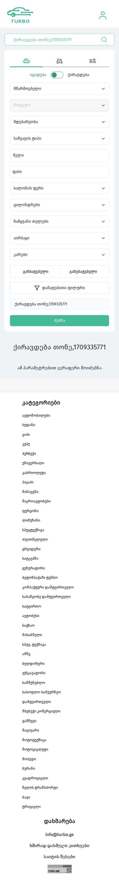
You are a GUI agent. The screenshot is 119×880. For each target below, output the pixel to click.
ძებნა (59, 320)
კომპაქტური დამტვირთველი (48, 587)
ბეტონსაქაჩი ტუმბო (40, 577)
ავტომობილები (36, 415)
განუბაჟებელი (83, 271)
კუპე (26, 444)
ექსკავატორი (33, 673)
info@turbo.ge (59, 834)
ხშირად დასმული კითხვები (59, 845)
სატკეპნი (30, 558)
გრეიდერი (31, 549)
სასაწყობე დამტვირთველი (46, 597)
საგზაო (28, 625)
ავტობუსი (30, 616)
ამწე (26, 654)
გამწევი (29, 721)
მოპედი (29, 759)
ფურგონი (30, 511)
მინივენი (30, 492)
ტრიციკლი (31, 806)
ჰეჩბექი (29, 453)
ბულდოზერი (33, 663)
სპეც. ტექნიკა (34, 644)
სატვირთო (31, 606)
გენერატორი (33, 568)
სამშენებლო (33, 683)
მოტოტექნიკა (34, 740)
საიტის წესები (59, 856)
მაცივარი (30, 730)
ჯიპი (26, 434)
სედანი (28, 425)
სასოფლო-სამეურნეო (41, 692)
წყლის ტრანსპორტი (40, 787)
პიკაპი (27, 482)
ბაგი (26, 797)
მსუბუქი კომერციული (41, 711)
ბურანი (28, 768)
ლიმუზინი (31, 520)
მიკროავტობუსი (36, 501)
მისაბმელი (32, 635)
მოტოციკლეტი (35, 749)
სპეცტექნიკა (33, 530)
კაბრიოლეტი (34, 473)
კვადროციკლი (35, 778)
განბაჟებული (35, 271)
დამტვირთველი (36, 702)
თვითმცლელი (35, 539)
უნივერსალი (33, 463)
